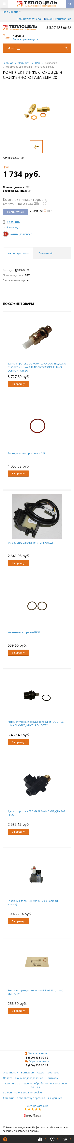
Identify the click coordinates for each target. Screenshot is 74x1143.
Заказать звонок (39, 1053)
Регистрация (63, 19)
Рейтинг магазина (37, 1106)
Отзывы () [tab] (45, 253)
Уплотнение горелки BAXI (24, 632)
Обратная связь (39, 1061)
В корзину (18, 384)
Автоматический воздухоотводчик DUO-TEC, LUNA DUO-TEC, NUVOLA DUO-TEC (36, 723)
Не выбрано (10, 12)
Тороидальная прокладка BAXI (27, 453)
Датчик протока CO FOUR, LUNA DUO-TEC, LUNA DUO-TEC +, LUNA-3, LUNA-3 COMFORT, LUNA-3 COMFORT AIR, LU (37, 367)
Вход (49, 19)
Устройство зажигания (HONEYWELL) (30, 542)
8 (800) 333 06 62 (58, 27)
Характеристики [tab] (18, 253)
